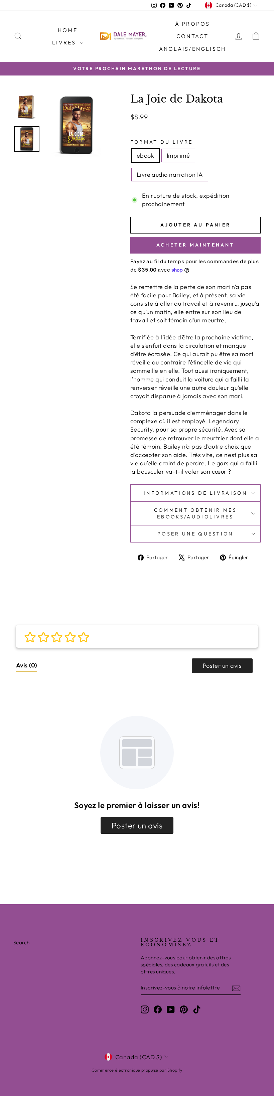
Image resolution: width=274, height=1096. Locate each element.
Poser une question (195, 534)
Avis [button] (26, 665)
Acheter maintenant (195, 245)
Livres (65, 42)
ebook (145, 155)
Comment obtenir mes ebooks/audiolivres (195, 513)
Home (68, 30)
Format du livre (161, 142)
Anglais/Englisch (192, 48)
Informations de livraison (195, 493)
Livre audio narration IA (170, 174)
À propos (192, 23)
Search (21, 942)
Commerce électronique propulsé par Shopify (137, 1070)
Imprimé (178, 155)
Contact (192, 36)
